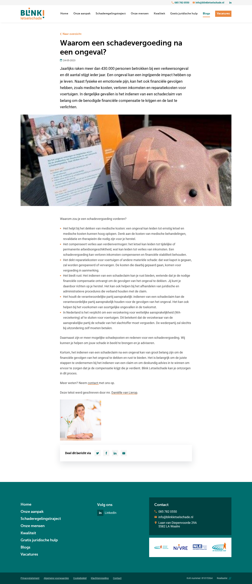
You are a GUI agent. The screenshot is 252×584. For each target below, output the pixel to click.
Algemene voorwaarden (56, 578)
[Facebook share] (106, 453)
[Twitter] (97, 453)
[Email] (124, 453)
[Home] (32, 14)
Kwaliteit (28, 533)
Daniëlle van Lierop (124, 392)
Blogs (25, 547)
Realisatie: (222, 578)
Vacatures (29, 554)
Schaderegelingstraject (41, 518)
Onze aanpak (32, 511)
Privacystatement (30, 578)
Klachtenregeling (100, 578)
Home (26, 504)
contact (93, 383)
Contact (117, 578)
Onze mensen (33, 526)
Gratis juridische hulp (39, 540)
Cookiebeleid (80, 578)
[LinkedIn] (230, 3)
